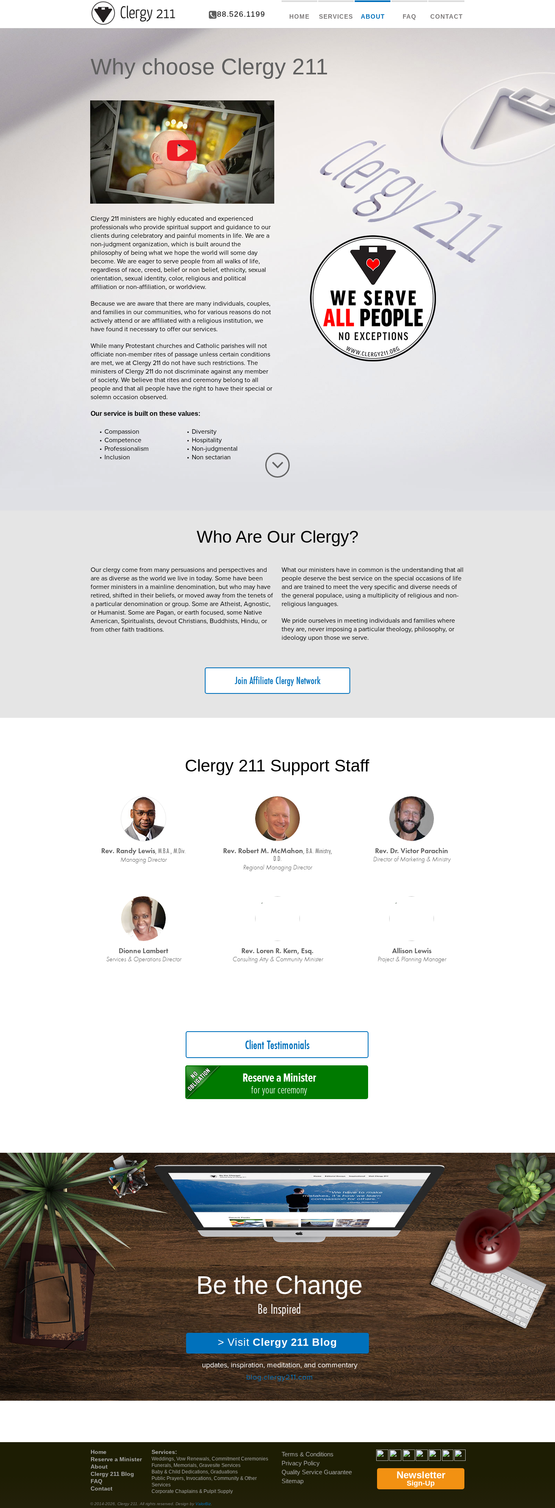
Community (226, 1478)
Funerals (161, 1465)
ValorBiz (203, 1503)
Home (98, 1452)
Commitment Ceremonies (240, 1459)
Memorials (185, 1465)
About (99, 1466)
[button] (182, 152)
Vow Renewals (192, 1459)
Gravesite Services (220, 1465)
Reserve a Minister (116, 1459)
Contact (102, 1488)
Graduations (224, 1472)
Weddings (163, 1459)
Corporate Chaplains (175, 1491)
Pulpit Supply (218, 1491)
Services (163, 1452)
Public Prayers (168, 1478)
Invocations (198, 1478)
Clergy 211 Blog (112, 1474)
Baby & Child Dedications (180, 1472)
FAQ (96, 1481)
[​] (277, 465)
